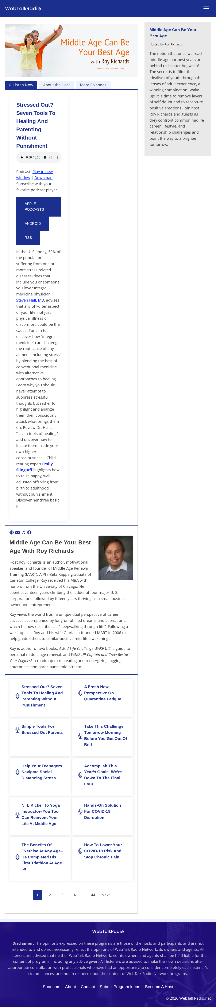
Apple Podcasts (34, 207)
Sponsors (51, 986)
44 (93, 894)
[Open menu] (206, 8)
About (70, 986)
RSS (28, 238)
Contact (88, 986)
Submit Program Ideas (120, 986)
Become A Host (159, 986)
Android (33, 224)
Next (105, 894)
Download (43, 177)
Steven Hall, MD (30, 300)
